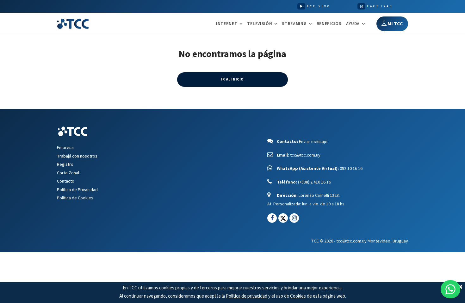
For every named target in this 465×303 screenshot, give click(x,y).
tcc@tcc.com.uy (305, 155)
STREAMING (294, 24)
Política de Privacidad (77, 190)
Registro (65, 164)
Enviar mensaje (313, 142)
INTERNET (226, 24)
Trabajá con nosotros (77, 156)
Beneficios (329, 24)
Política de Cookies (75, 198)
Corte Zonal (68, 173)
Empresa (65, 148)
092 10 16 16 (351, 168)
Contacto (65, 181)
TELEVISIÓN (259, 24)
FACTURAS (380, 6)
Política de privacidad (246, 296)
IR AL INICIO (232, 79)
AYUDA (353, 24)
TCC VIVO (319, 6)
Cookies (298, 296)
